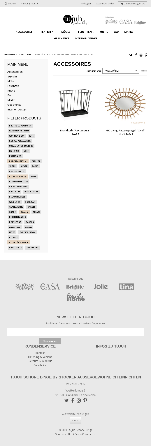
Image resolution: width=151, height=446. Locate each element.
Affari (36, 212)
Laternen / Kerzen (19, 130)
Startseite (9, 54)
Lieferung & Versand (40, 357)
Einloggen (86, 3)
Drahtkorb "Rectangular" (75, 130)
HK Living (14, 151)
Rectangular (16, 176)
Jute (31, 136)
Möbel (65, 32)
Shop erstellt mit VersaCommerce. (75, 434)
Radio (35, 166)
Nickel (23, 166)
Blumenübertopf (18, 181)
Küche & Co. (15, 156)
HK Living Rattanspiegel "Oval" (125, 130)
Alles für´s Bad (17, 242)
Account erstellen (105, 3)
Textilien (47, 32)
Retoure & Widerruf (40, 361)
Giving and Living (18, 186)
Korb (33, 176)
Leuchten (85, 32)
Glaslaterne (16, 207)
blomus (13, 237)
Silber (12, 166)
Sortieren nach (94, 71)
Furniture (14, 227)
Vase (26, 151)
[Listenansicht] (145, 71)
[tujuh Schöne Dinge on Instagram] (141, 55)
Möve (12, 232)
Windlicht (14, 202)
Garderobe (32, 247)
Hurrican (30, 202)
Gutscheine (40, 365)
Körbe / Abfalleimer (20, 141)
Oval (23, 212)
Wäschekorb (31, 191)
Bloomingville (17, 196)
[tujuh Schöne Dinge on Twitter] (130, 55)
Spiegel (31, 207)
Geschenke (61, 38)
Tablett (35, 161)
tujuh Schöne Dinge (80, 430)
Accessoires (24, 32)
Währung (25, 3)
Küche (103, 32)
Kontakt (40, 353)
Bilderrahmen (16, 161)
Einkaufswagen (134, 3)
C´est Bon (14, 191)
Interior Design (86, 38)
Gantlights (15, 247)
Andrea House (16, 171)
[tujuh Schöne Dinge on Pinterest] (146, 55)
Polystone (15, 222)
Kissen (28, 227)
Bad (116, 32)
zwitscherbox (27, 232)
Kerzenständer (17, 217)
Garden (30, 222)
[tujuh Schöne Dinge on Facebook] (136, 55)
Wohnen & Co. (16, 136)
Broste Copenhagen (20, 125)
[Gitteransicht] (142, 71)
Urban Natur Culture (21, 146)
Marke (128, 32)
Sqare (12, 212)
